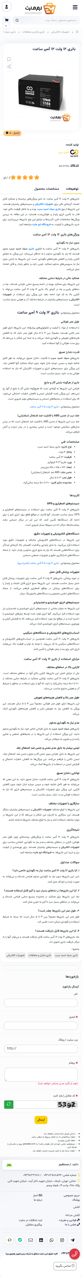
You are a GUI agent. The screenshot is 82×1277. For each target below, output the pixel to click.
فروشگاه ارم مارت (41, 224)
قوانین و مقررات (68, 1220)
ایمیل (72, 1017)
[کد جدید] (8, 1104)
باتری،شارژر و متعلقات (33, 32)
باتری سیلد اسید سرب (49, 209)
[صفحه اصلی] (77, 32)
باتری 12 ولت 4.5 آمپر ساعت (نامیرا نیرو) (38, 563)
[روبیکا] (9, 1240)
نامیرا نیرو (64, 153)
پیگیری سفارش (34, 1225)
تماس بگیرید (63, 1266)
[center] (17, 20)
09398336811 (31, 1175)
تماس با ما (71, 1225)
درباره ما (38, 1200)
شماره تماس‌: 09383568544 (60, 1175)
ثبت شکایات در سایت (30, 1220)
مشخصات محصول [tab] (46, 188)
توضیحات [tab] (72, 188)
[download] (15, 1164)
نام (76, 994)
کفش (76, 1207)
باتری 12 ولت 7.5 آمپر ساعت (44, 407)
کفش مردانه (72, 1215)
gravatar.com (29, 1144)
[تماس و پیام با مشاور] (74, 1254)
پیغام (72, 1063)
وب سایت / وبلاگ (68, 1040)
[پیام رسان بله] (20, 1240)
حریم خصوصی (72, 1195)
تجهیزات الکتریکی (60, 32)
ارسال (41, 1119)
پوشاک (76, 1200)
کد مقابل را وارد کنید (64, 1096)
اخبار (36, 1195)
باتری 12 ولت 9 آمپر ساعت (38, 313)
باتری (31, 249)
